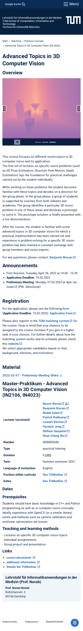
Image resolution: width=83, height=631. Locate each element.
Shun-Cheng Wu (53, 436)
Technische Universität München (21, 26)
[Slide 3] (53, 142)
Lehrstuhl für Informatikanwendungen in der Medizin (32, 17)
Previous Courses (33, 41)
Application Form (61, 313)
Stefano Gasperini (54, 431)
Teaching (16, 41)
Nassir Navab (52, 403)
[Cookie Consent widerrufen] (75, 623)
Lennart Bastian (53, 422)
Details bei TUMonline (21, 567)
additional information (21, 562)
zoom (10, 287)
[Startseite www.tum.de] (73, 20)
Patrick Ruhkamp (54, 417)
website (13, 344)
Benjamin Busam (61, 257)
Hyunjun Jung (52, 426)
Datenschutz (9, 621)
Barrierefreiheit (54, 621)
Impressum (31, 621)
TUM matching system (53, 321)
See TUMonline (53, 474)
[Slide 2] (45, 142)
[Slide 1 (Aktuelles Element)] (38, 142)
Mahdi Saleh (51, 413)
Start (5, 41)
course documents (19, 557)
